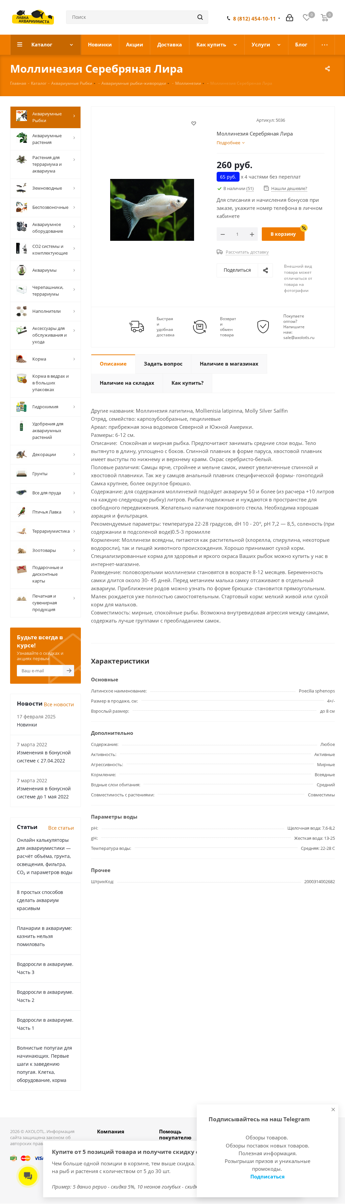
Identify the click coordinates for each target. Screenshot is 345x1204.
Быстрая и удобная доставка (166, 327)
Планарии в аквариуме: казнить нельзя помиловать (44, 936)
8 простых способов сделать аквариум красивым (40, 900)
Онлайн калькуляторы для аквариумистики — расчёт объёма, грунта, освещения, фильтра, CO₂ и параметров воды (44, 856)
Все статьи (61, 827)
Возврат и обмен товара (228, 327)
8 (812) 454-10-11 (254, 18)
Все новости (59, 704)
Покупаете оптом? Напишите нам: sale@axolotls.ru (298, 326)
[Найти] (200, 17)
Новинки (27, 724)
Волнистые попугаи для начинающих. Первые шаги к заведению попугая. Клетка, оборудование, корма (44, 1064)
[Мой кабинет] (289, 17)
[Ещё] (324, 45)
